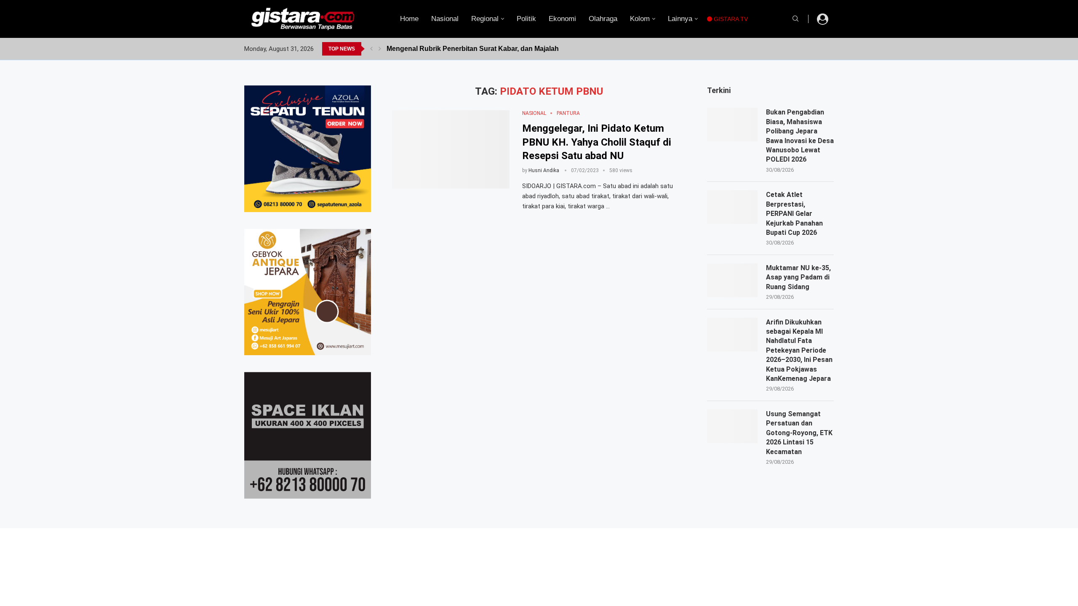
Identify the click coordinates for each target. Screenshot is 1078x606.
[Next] (379, 49)
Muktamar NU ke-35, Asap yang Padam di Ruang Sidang (798, 277)
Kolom (640, 19)
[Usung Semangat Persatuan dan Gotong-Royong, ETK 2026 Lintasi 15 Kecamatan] (732, 426)
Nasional (445, 19)
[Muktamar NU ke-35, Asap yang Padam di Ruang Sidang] (732, 280)
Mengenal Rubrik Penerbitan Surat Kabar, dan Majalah (473, 48)
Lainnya (680, 19)
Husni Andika (543, 170)
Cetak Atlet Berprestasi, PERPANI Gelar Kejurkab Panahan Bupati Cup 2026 (794, 214)
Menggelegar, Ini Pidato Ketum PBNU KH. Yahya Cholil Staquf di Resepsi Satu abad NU (596, 142)
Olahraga (603, 19)
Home (409, 19)
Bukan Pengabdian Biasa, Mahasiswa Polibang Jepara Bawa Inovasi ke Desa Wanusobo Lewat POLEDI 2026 (800, 135)
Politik (526, 19)
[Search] (795, 19)
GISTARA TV (730, 19)
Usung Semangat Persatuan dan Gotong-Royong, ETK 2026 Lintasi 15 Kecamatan (799, 433)
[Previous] (371, 49)
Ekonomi (562, 19)
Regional (485, 19)
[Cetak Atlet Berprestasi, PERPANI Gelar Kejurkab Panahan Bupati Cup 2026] (732, 207)
